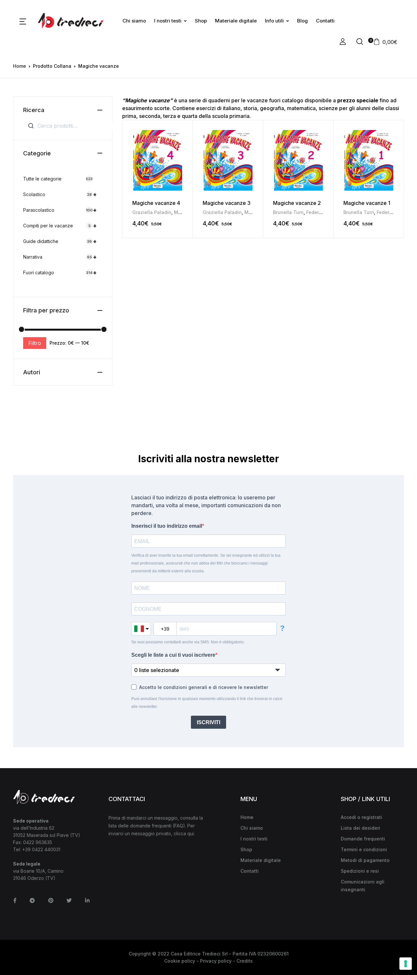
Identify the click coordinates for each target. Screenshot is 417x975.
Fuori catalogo (60, 272)
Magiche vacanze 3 (227, 203)
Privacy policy (216, 961)
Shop (201, 21)
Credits (245, 961)
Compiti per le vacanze (60, 225)
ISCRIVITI (208, 722)
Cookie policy (179, 961)
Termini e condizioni (364, 849)
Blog (302, 21)
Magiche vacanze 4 (156, 203)
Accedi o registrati (361, 817)
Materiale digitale (236, 21)
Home (19, 66)
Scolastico (60, 194)
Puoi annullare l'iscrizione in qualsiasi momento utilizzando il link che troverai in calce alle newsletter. (206, 702)
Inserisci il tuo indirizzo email (166, 526)
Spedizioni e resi (360, 871)
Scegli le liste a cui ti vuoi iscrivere (173, 655)
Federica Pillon (323, 212)
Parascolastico (60, 210)
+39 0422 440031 (41, 849)
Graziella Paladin (151, 212)
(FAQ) (179, 825)
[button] (23, 21)
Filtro (34, 343)
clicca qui (184, 833)
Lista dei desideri (360, 828)
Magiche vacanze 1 (366, 203)
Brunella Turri (288, 212)
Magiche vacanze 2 (297, 203)
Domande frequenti (363, 838)
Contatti (325, 21)
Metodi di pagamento (365, 860)
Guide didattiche (60, 241)
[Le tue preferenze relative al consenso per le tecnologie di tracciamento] (405, 963)
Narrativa (60, 256)
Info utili (274, 21)
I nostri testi (167, 21)
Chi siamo (134, 21)
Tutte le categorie (58, 178)
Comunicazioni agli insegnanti (362, 885)
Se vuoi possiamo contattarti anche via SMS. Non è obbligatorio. (188, 642)
